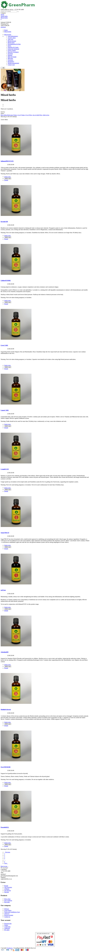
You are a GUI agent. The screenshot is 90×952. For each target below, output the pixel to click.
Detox (9, 45)
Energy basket (12, 50)
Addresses (7, 928)
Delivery (6, 909)
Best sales (7, 902)
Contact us (7, 917)
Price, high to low (44, 115)
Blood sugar (11, 42)
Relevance (10, 115)
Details (6, 180)
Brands (6, 885)
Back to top (5, 866)
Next (6, 863)
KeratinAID (4, 221)
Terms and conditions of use (12, 912)
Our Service (7, 890)
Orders (6, 925)
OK (2, 68)
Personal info (8, 923)
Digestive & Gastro (13, 47)
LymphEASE (5, 469)
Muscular (10, 58)
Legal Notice (7, 910)
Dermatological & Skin (14, 44)
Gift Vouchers (8, 887)
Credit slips (7, 926)
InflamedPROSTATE (7, 161)
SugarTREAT (5, 532)
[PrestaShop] (13, 90)
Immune (10, 55)
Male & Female (12, 57)
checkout (3, 27)
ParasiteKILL (5, 827)
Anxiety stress (12, 38)
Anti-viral (10, 39)
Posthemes (10, 948)
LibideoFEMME (6, 280)
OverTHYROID (5, 767)
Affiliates (6, 889)
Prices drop (7, 899)
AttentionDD (4, 652)
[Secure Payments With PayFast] (45, 946)
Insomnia (10, 53)
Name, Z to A (25, 115)
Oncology (10, 60)
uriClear (3, 590)
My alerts (6, 930)
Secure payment (8, 915)
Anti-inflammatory (13, 36)
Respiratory (11, 61)
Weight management (13, 63)
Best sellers (4, 115)
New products (8, 900)
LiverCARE (4, 345)
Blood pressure (12, 41)
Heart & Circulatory (13, 52)
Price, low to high (34, 115)
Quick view (7, 176)
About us (6, 913)
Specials (6, 892)
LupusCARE (5, 410)
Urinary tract (11, 64)
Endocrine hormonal (13, 49)
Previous (7, 852)
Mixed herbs (7, 34)
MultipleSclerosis (6, 709)
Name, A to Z (17, 115)
